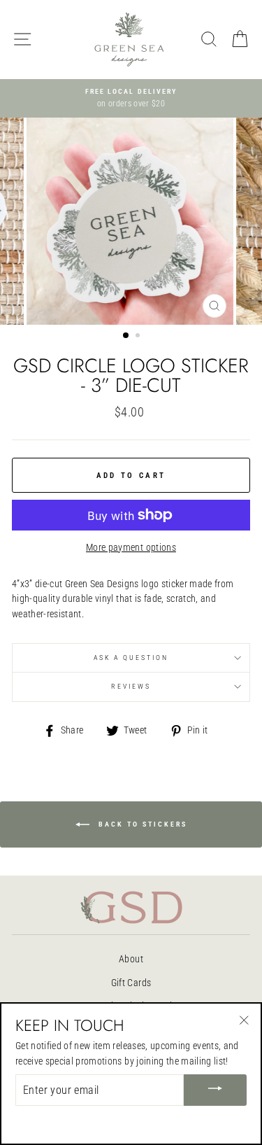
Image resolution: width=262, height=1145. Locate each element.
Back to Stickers (141, 824)
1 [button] (126, 335)
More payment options (131, 547)
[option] (131, 98)
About (131, 958)
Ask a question (131, 657)
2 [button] (139, 336)
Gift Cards (131, 982)
